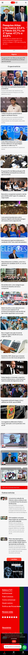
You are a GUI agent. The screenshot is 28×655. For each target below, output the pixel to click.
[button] (2, 2)
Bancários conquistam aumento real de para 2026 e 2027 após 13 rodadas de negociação (13, 195)
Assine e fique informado (12, 633)
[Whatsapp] (5, 617)
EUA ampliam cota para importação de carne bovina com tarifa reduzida (18, 519)
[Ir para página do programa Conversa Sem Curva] (14, 577)
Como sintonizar (8, 600)
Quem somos (7, 603)
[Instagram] (7, 617)
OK (14, 641)
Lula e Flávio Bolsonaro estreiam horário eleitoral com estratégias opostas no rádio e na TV (11, 143)
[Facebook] (12, 617)
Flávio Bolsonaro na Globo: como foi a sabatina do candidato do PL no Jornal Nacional (13, 263)
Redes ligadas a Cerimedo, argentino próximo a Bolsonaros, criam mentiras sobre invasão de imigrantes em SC (13, 379)
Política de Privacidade (11, 606)
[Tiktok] (14, 617)
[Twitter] (9, 617)
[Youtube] (3, 617)
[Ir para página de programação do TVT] (14, 488)
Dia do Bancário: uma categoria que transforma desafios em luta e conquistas (12, 286)
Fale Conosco (7, 597)
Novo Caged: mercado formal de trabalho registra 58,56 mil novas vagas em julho (12, 334)
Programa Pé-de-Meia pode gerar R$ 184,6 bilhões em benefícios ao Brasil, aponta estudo (13, 172)
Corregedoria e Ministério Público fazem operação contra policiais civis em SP (13, 423)
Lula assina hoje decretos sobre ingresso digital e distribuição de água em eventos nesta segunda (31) (13, 219)
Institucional (7, 593)
